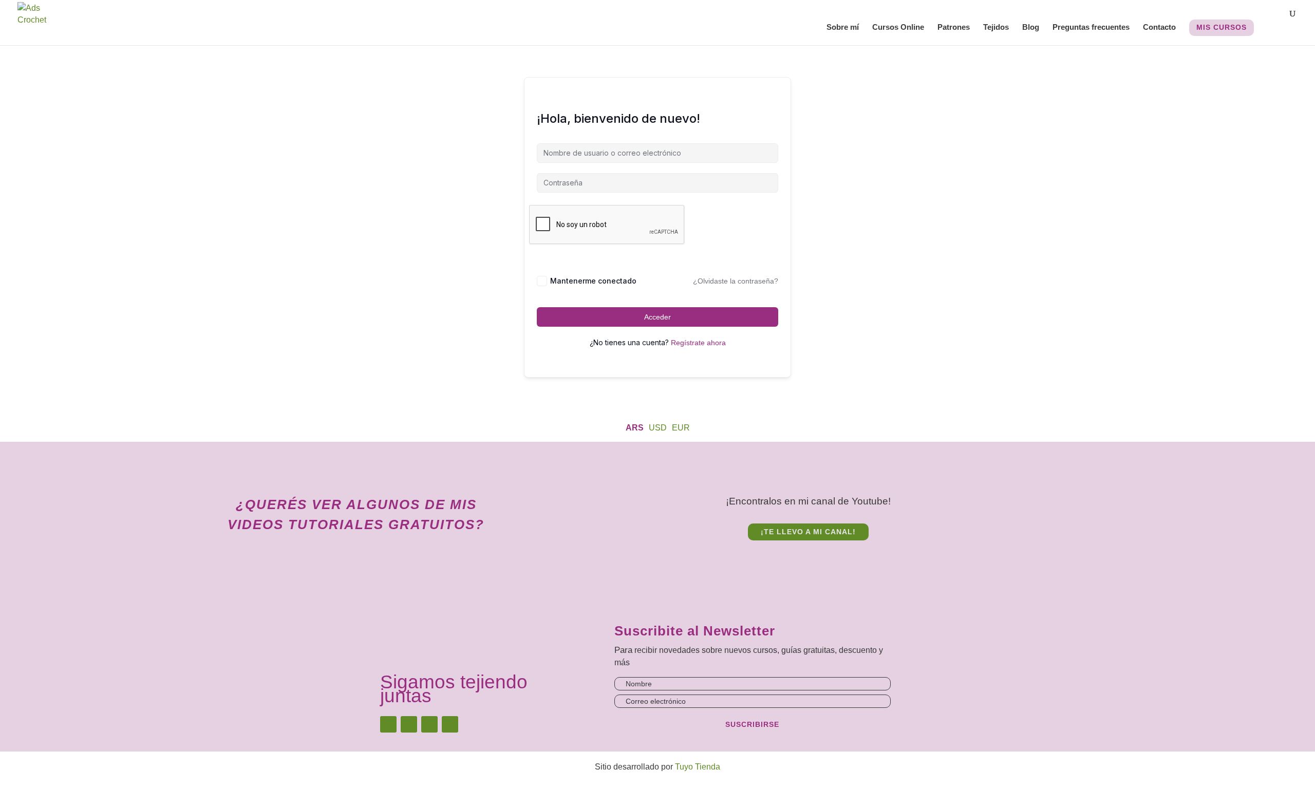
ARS (635, 427)
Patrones (953, 27)
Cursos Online (898, 27)
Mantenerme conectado (593, 280)
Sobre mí (842, 27)
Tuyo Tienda (697, 766)
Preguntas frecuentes (1091, 27)
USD (658, 427)
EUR (681, 427)
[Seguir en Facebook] (409, 724)
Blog (1030, 27)
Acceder (657, 317)
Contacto (1159, 27)
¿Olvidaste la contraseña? (735, 281)
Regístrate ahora (698, 343)
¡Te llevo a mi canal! (808, 532)
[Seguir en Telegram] (450, 724)
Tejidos (996, 27)
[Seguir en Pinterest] (429, 724)
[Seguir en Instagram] (388, 724)
